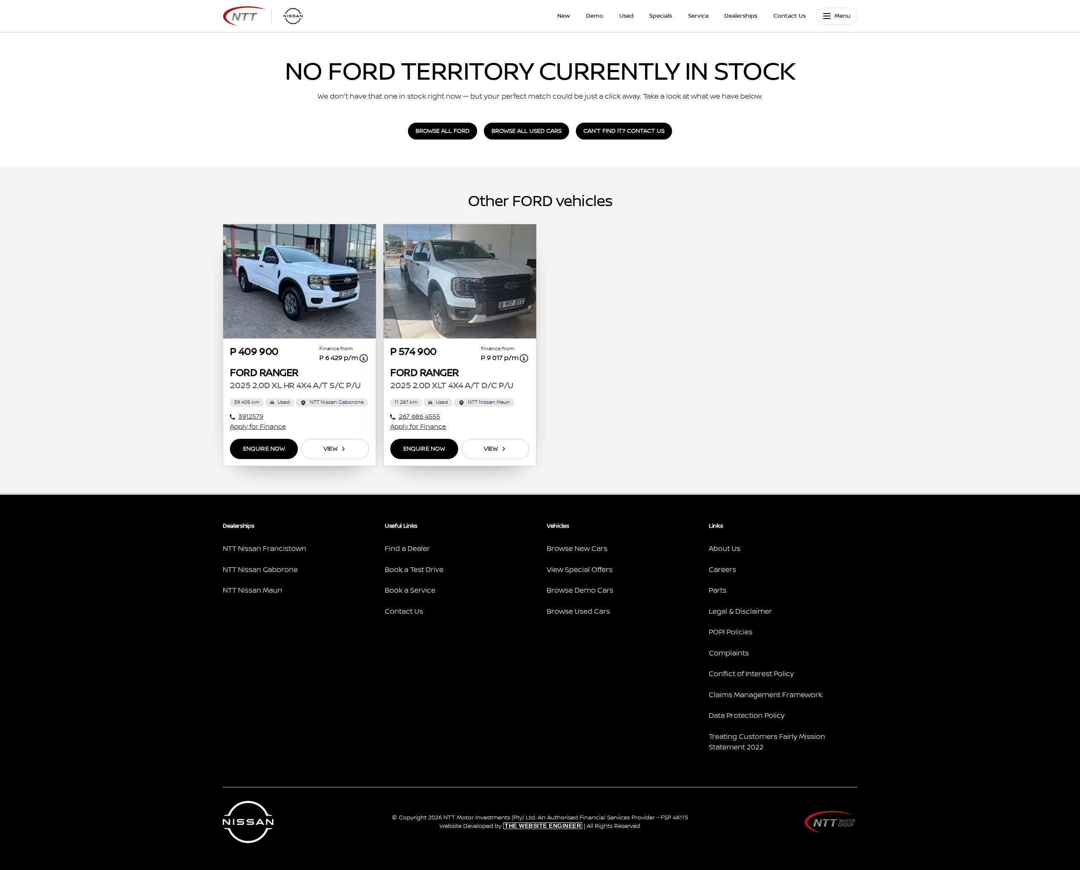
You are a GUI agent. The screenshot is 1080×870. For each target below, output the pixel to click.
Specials (660, 16)
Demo (594, 16)
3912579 (250, 417)
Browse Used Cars (578, 611)
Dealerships (740, 16)
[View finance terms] (363, 358)
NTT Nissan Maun (252, 590)
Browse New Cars (577, 549)
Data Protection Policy (747, 716)
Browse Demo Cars (580, 590)
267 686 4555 (419, 417)
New (563, 16)
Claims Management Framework (765, 695)
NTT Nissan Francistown (264, 549)
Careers (722, 570)
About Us (724, 549)
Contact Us (789, 16)
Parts (717, 590)
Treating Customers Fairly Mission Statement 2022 (767, 742)
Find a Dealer (407, 549)
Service (698, 16)
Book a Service (410, 590)
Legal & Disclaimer (740, 611)
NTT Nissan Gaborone (260, 570)
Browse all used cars (526, 131)
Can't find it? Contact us (623, 131)
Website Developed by (510, 826)
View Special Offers (580, 570)
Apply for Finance (258, 427)
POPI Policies (731, 632)
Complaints (729, 653)
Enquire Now (264, 449)
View (331, 449)
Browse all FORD (443, 131)
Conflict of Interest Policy (751, 674)
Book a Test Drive (414, 570)
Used (626, 16)
